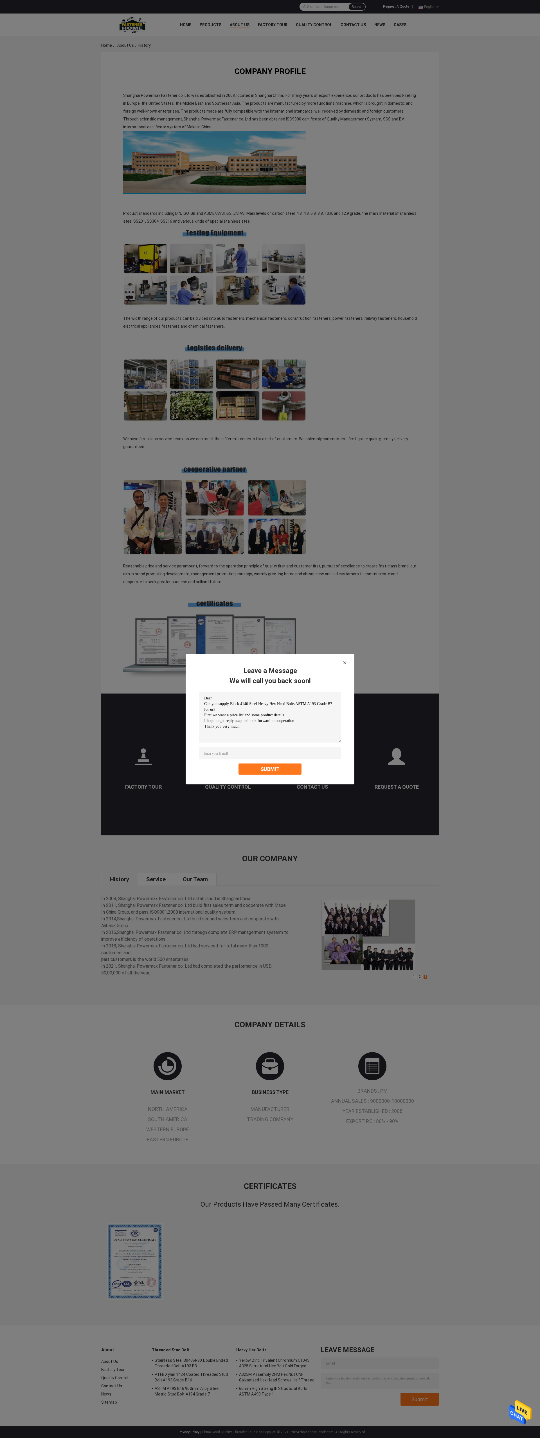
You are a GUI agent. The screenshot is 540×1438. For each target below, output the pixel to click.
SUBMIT (270, 769)
